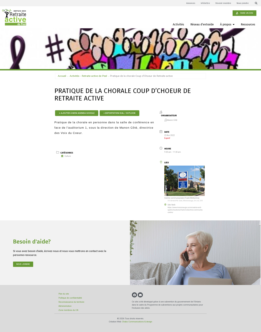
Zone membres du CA (68, 310)
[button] (256, 3)
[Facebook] (134, 294)
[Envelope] (140, 294)
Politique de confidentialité (70, 298)
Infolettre (205, 3)
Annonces (190, 3)
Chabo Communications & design (137, 321)
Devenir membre (223, 3)
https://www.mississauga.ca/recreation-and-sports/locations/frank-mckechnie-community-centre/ (185, 210)
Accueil (62, 75)
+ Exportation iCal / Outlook (119, 113)
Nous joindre (243, 3)
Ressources (248, 24)
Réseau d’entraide (202, 24)
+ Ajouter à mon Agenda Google (76, 113)
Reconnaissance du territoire (71, 302)
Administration (65, 306)
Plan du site (63, 294)
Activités (178, 24)
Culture (68, 156)
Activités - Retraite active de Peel (88, 75)
